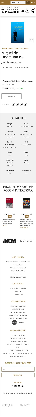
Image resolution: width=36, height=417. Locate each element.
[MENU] (22, 11)
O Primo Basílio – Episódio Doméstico (26, 220)
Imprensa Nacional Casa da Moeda (20, 393)
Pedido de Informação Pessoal (18, 350)
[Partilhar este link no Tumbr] (25, 104)
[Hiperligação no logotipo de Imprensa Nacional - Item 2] (26, 241)
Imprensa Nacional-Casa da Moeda (18, 262)
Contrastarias (18, 274)
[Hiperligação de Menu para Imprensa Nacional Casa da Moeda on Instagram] (19, 386)
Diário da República (18, 271)
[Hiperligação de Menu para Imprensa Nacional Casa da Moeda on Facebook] (12, 386)
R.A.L (18, 347)
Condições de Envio (18, 309)
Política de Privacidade (18, 338)
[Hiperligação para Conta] (26, 10)
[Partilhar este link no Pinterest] (21, 104)
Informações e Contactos (18, 288)
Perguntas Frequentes (18, 306)
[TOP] (3, 2)
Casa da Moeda (18, 265)
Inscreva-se (17, 375)
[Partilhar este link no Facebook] (13, 104)
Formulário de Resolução (18, 356)
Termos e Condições (18, 335)
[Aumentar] (32, 40)
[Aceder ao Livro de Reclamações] (18, 322)
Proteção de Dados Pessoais (18, 341)
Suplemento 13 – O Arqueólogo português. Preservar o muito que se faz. (8, 220)
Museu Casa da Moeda (18, 277)
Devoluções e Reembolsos (18, 315)
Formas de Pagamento (18, 312)
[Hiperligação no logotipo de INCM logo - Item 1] (9, 241)
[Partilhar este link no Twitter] (17, 104)
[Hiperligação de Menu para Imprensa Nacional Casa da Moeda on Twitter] (15, 386)
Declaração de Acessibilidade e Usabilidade (18, 353)
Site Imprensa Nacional (18, 268)
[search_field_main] (28, 2)
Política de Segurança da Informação (18, 344)
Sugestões (18, 291)
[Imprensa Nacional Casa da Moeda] (11, 10)
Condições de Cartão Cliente (18, 318)
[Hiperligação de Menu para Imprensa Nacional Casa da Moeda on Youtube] (23, 386)
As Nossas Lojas (18, 294)
